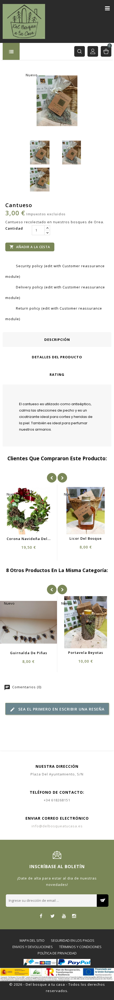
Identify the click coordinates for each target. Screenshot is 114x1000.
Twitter (53, 916)
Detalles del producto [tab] (57, 357)
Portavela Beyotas (85, 652)
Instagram (74, 916)
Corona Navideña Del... (29, 538)
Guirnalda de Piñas (28, 652)
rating (57, 374)
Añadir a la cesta (30, 247)
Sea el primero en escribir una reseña (57, 709)
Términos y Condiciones (80, 946)
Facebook (41, 916)
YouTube (64, 916)
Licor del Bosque (85, 538)
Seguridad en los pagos (72, 940)
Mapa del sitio (32, 940)
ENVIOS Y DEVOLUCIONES (32, 946)
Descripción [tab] (57, 339)
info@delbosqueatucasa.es (57, 826)
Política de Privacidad (57, 953)
